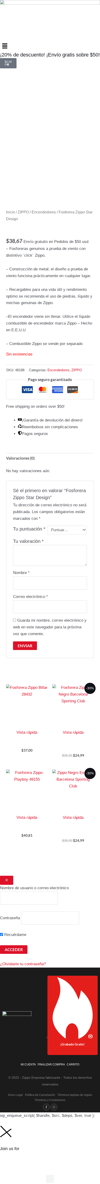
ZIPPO (23, 212)
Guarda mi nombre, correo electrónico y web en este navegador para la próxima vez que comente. (50, 627)
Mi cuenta (28, 1064)
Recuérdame (14, 934)
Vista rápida (27, 732)
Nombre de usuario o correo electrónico (34, 888)
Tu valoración (28, 541)
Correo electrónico (30, 596)
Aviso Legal (15, 1095)
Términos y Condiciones (50, 1100)
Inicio (10, 212)
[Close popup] (6, 880)
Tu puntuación (29, 528)
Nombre (21, 572)
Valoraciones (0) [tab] (20, 458)
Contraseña (10, 918)
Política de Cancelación (40, 1095)
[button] (50, 46)
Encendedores (44, 212)
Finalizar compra (51, 1064)
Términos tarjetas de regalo (74, 1095)
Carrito (73, 1064)
